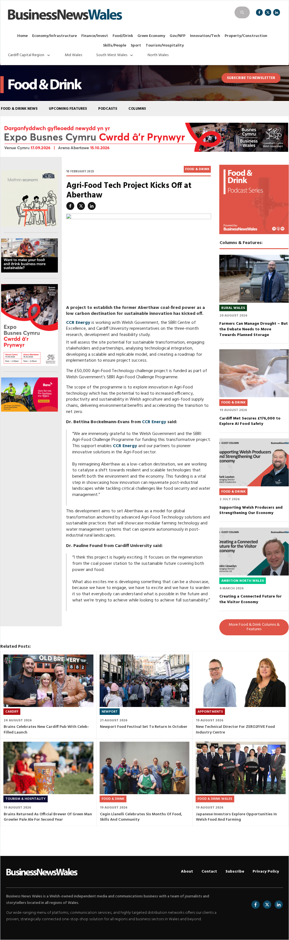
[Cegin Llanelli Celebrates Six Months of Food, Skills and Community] (145, 768)
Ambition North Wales (242, 581)
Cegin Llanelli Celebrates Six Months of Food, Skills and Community (141, 817)
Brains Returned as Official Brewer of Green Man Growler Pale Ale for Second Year (48, 817)
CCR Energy (78, 322)
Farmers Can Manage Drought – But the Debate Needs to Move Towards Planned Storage (253, 329)
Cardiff (11, 712)
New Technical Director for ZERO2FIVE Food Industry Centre (235, 730)
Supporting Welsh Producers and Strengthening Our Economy (251, 510)
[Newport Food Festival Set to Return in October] (145, 681)
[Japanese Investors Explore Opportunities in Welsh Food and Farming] (241, 768)
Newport (110, 712)
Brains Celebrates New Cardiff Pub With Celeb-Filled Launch (46, 730)
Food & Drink (197, 169)
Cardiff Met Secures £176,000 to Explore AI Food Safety (250, 421)
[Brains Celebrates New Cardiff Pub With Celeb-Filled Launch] (48, 681)
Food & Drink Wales (215, 799)
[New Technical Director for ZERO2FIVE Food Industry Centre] (241, 681)
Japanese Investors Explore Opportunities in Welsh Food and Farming (236, 817)
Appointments (210, 712)
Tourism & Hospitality (25, 799)
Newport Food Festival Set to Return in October (143, 727)
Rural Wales (233, 308)
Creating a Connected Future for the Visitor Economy (250, 599)
